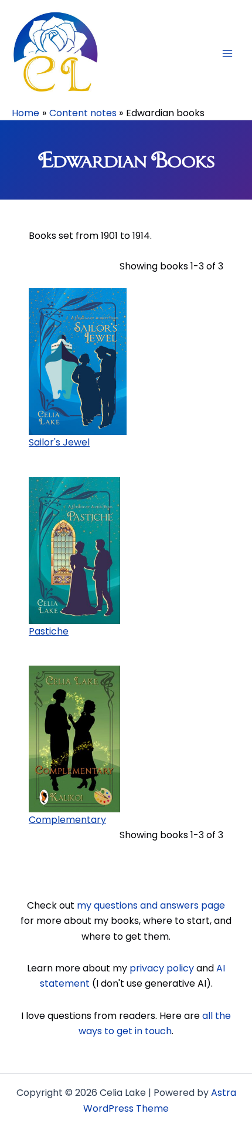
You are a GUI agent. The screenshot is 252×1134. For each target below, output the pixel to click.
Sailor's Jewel (59, 442)
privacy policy (162, 968)
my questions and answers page (151, 905)
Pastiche (49, 631)
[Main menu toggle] (227, 53)
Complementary (67, 819)
